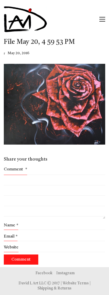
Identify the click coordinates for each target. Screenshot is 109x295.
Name (11, 225)
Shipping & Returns (54, 288)
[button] (102, 19)
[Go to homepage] (25, 19)
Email (10, 236)
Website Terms (76, 283)
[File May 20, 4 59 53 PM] (54, 104)
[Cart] (91, 19)
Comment (15, 169)
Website (11, 247)
